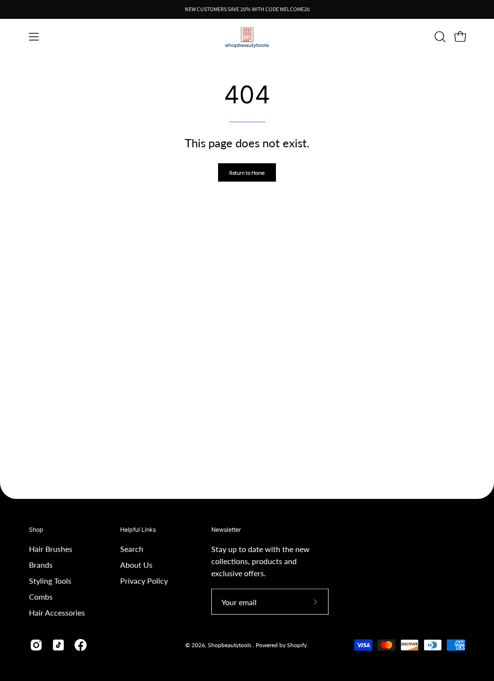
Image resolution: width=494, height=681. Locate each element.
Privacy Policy (144, 580)
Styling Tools (50, 580)
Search (131, 548)
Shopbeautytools (230, 645)
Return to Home (247, 173)
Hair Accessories (57, 612)
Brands (41, 564)
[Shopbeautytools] (247, 37)
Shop (36, 529)
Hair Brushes (50, 548)
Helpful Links (138, 529)
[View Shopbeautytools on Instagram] (36, 645)
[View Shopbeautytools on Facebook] (80, 645)
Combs (41, 596)
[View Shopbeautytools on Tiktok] (58, 645)
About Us (136, 564)
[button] (439, 36)
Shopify (297, 645)
